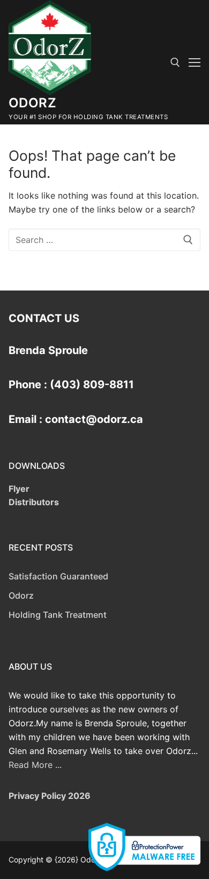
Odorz (32, 103)
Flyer (19, 488)
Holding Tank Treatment (58, 614)
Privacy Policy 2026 (50, 795)
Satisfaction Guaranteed (58, 576)
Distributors (34, 502)
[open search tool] (175, 62)
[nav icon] (194, 62)
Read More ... (35, 764)
